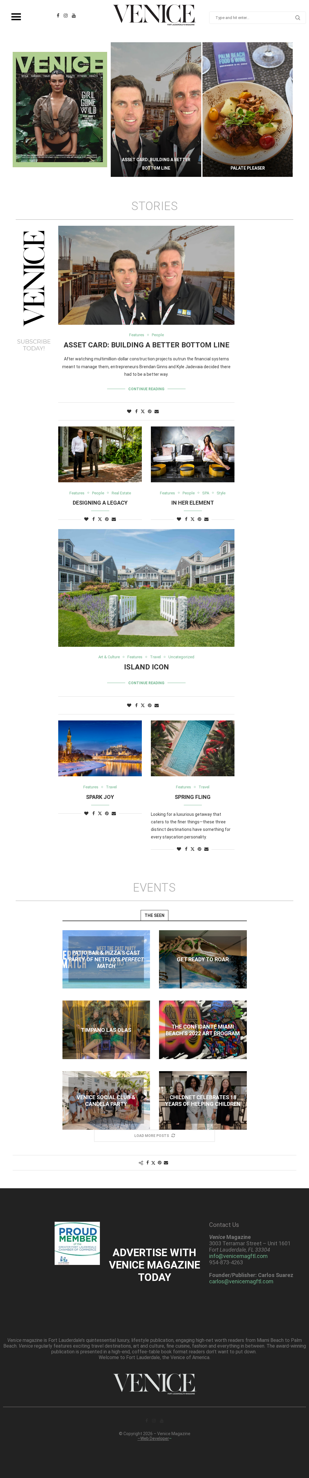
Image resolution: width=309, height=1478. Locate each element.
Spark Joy (100, 797)
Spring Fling (193, 797)
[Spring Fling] (192, 748)
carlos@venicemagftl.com (241, 1281)
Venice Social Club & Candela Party (106, 1100)
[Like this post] (129, 411)
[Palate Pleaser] (156, 109)
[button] (121, 109)
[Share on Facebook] (136, 411)
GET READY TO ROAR (203, 959)
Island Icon (146, 667)
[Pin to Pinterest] (149, 411)
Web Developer (154, 1438)
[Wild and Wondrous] (247, 109)
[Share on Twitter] (143, 411)
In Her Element (192, 503)
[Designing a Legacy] (100, 454)
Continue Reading (146, 389)
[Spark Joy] (100, 748)
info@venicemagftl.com (238, 1256)
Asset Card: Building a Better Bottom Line (146, 345)
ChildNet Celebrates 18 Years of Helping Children (203, 1100)
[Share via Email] (156, 411)
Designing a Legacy (100, 503)
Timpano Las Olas (106, 1030)
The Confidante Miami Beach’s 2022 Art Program (203, 1029)
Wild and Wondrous (247, 168)
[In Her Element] (192, 454)
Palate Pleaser (156, 168)
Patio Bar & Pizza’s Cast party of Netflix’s (106, 959)
